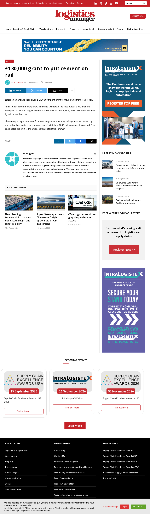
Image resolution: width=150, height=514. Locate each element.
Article (9, 61)
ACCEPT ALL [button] (139, 507)
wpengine (18, 82)
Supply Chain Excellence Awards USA (120, 456)
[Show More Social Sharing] (72, 90)
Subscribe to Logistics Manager (50, 3)
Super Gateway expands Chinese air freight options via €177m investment (50, 219)
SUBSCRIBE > (137, 16)
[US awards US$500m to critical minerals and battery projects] (107, 182)
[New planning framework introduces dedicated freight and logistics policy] (19, 203)
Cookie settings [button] (110, 507)
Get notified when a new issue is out (71, 495)
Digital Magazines (135, 29)
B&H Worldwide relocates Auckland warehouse (128, 201)
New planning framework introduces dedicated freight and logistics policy (18, 219)
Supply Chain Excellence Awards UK (121, 398)
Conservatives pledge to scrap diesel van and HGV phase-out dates (130, 168)
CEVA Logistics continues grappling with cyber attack (82, 217)
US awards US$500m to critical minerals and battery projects (129, 185)
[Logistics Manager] (75, 16)
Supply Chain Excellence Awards (118, 450)
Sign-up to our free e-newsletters (20, 3)
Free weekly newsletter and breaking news (73, 467)
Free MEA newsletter (64, 483)
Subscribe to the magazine (66, 461)
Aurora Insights (12, 472)
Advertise (70, 3)
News (8, 29)
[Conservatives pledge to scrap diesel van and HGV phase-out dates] (107, 164)
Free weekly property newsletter (69, 472)
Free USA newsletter (64, 478)
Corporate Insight (106, 29)
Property (73, 29)
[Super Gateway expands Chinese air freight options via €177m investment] (51, 203)
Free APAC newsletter (64, 489)
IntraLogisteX (109, 478)
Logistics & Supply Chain (24, 29)
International (88, 29)
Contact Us (81, 3)
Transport (60, 29)
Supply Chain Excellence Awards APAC (121, 467)
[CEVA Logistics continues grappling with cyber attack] (82, 203)
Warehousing (45, 29)
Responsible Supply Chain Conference (120, 472)
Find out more (24, 411)
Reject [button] (124, 507)
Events (120, 29)
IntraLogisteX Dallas (72, 398)
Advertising (59, 450)
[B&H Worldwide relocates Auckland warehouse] (107, 199)
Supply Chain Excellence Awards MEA (120, 461)
